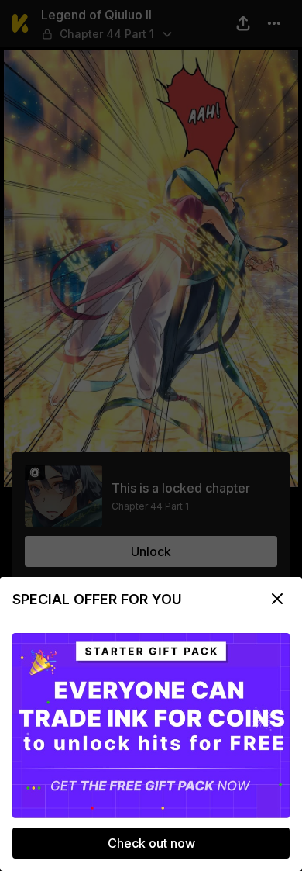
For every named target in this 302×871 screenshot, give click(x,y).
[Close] (277, 598)
